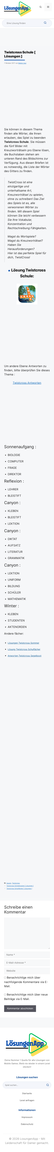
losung (9, 883)
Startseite (27, 1093)
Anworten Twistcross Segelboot (24, 655)
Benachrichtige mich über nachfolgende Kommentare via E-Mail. (26, 982)
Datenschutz (27, 1124)
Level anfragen (27, 1100)
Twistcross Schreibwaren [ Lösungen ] (20, 886)
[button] (40, 7)
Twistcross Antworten (27, 382)
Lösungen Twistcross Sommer (23, 643)
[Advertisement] (27, 95)
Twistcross (16, 883)
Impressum (27, 1117)
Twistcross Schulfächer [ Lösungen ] (19, 889)
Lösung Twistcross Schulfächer (24, 649)
